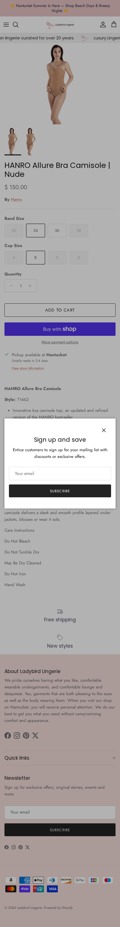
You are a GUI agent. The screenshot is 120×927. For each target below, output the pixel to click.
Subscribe (60, 491)
